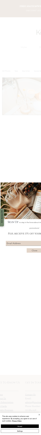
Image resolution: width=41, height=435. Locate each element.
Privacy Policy (17, 421)
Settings (20, 431)
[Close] (38, 416)
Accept (19, 426)
